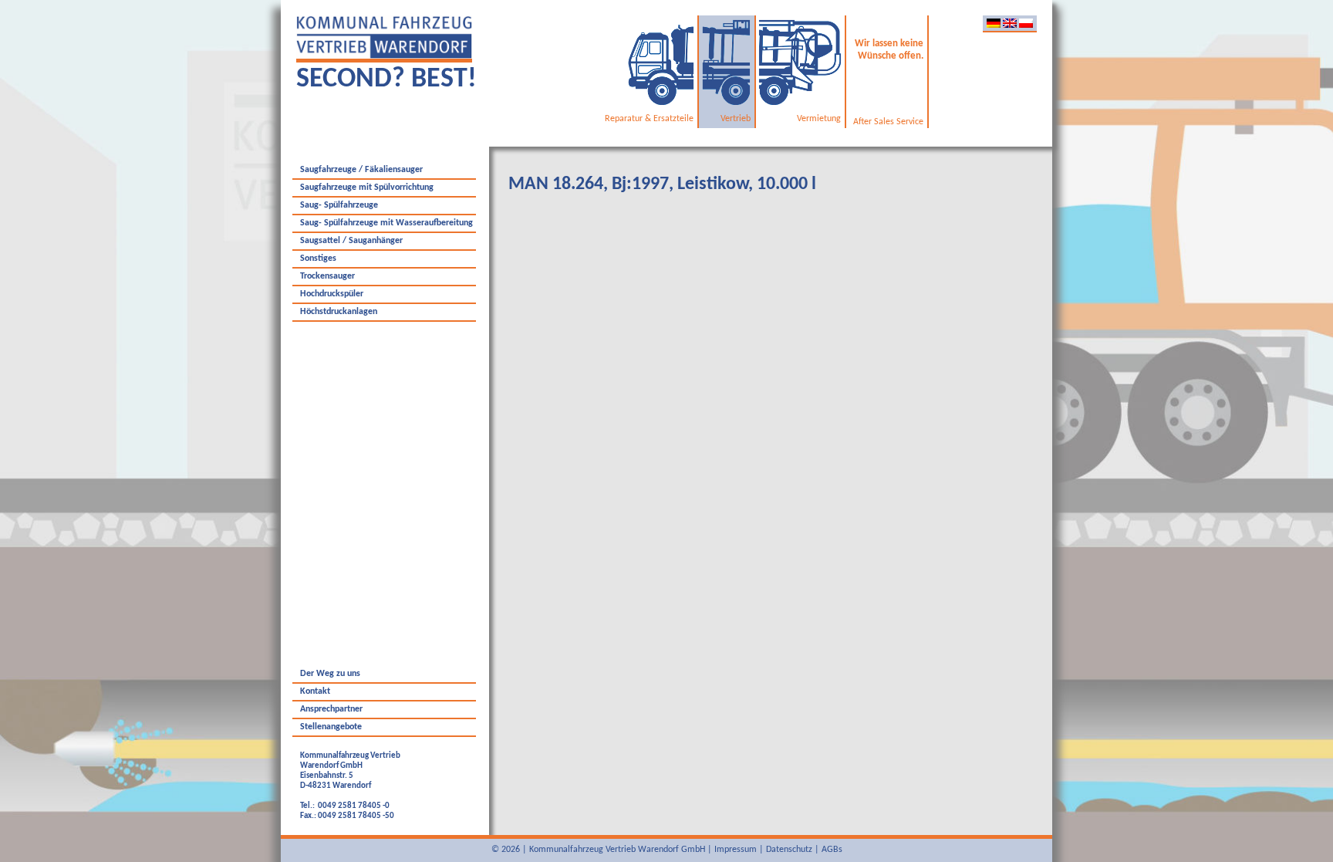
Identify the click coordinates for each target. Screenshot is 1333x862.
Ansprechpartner (331, 709)
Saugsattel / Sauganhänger (351, 240)
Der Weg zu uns (330, 673)
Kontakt (315, 691)
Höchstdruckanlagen (338, 311)
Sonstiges (318, 258)
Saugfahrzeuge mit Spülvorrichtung (367, 187)
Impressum (735, 849)
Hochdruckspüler (331, 294)
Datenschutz (789, 849)
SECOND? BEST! (386, 79)
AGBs (832, 849)
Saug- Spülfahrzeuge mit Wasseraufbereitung (386, 223)
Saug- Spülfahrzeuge (339, 205)
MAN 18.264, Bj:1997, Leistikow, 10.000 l (662, 184)
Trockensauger (327, 276)
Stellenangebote (331, 727)
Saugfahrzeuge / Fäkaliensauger (361, 169)
